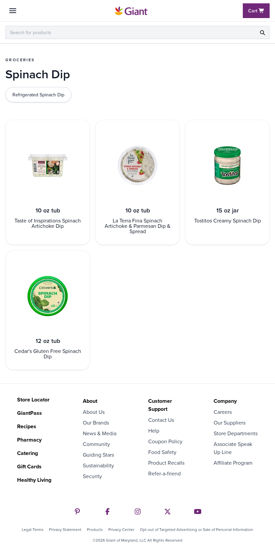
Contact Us (161, 420)
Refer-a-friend (164, 473)
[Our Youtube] (198, 512)
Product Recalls (166, 462)
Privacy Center (121, 529)
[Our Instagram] (138, 512)
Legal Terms (33, 529)
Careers (223, 412)
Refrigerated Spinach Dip (38, 94)
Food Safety (162, 452)
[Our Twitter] (167, 512)
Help (153, 430)
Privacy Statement (65, 529)
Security (92, 476)
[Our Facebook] (107, 512)
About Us (94, 412)
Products (95, 529)
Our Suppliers (229, 422)
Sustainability (98, 465)
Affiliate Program (233, 462)
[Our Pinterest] (77, 512)
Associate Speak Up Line (233, 448)
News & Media (99, 433)
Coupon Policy (165, 441)
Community (96, 444)
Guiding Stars (98, 454)
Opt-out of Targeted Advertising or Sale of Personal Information (196, 529)
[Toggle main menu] (12, 10)
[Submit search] (262, 32)
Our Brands (96, 422)
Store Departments (236, 433)
